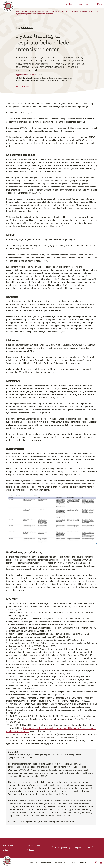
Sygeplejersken (42, 11)
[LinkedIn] (101, 862)
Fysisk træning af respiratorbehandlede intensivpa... (35, 14)
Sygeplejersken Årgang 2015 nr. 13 (83, 11)
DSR (17, 11)
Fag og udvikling (28, 11)
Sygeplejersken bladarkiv (59, 11)
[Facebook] (96, 862)
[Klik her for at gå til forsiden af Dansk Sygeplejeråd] (34, 4)
